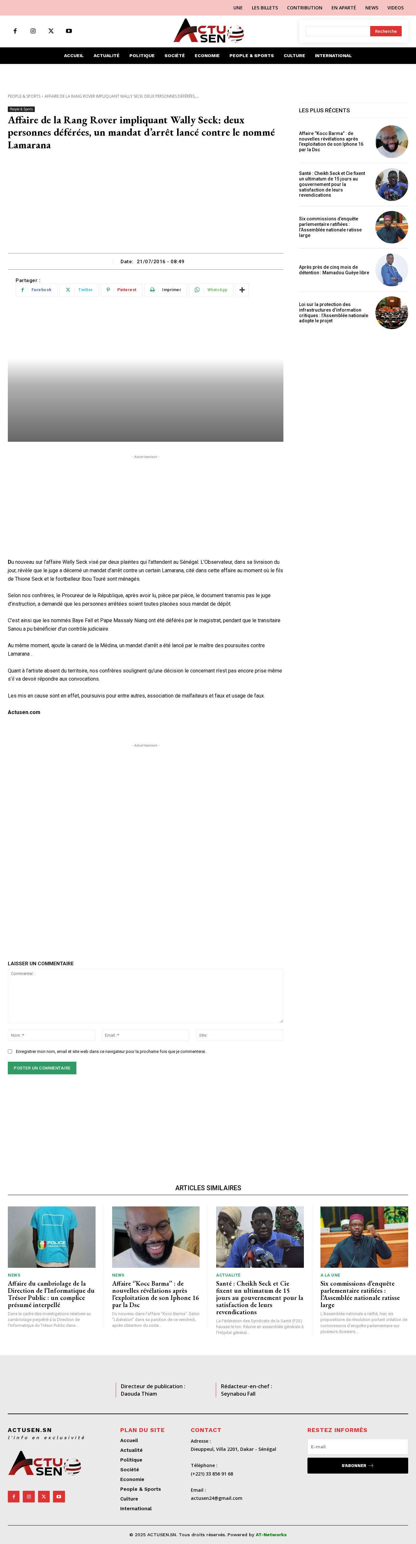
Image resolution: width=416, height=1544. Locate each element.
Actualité (228, 1275)
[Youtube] (68, 31)
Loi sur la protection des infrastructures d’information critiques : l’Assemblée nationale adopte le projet (333, 312)
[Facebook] (15, 31)
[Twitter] (51, 31)
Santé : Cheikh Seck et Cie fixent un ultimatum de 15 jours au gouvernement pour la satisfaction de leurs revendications (332, 184)
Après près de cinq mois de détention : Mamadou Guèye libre (334, 270)
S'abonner (354, 1465)
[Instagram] (33, 31)
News (14, 1275)
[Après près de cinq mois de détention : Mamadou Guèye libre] (391, 269)
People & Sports (24, 96)
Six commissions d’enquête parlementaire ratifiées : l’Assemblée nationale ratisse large (330, 227)
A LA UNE (330, 1275)
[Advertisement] (145, 204)
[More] (242, 289)
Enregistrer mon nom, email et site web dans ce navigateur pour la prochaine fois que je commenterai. (111, 1051)
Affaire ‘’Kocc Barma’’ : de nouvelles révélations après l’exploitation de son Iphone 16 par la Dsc (331, 141)
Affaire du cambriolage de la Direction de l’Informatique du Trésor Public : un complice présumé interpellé (51, 1294)
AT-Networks (271, 1534)
